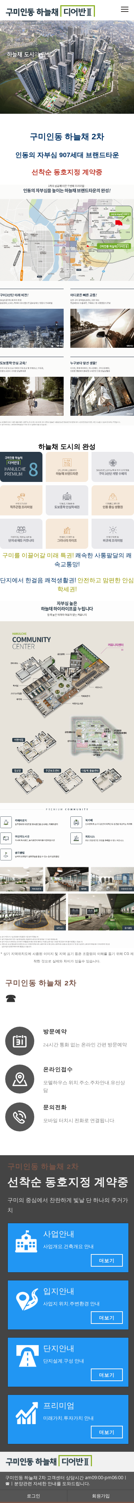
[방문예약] (19, 1041)
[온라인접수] (19, 1079)
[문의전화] (19, 1116)
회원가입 (101, 1496)
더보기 (107, 1260)
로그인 (33, 1496)
